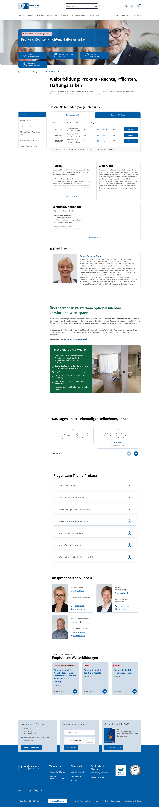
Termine (23, 114)
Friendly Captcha (90, 742)
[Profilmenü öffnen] (132, 6)
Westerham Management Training (65, 665)
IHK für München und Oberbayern (128, 15)
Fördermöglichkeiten (57, 772)
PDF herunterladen (114, 747)
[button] (54, 453)
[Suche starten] (96, 6)
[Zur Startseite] (19, 72)
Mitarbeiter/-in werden (99, 773)
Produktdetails (25, 120)
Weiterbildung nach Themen (47, 15)
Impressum (97, 801)
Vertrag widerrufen (57, 801)
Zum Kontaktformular (31, 747)
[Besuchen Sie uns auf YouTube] (36, 790)
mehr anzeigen (70, 196)
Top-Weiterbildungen (26, 15)
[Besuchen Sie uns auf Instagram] (25, 790)
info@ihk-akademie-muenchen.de (36, 737)
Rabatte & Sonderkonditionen (56, 777)
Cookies (87, 801)
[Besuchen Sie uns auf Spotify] (41, 790)
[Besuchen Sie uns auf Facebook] (31, 790)
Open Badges (76, 776)
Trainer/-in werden (98, 777)
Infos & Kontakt (81, 15)
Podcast (74, 780)
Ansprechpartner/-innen (29, 146)
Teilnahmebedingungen (112, 801)
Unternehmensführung (30, 72)
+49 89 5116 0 (29, 740)
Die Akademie (94, 15)
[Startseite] (28, 6)
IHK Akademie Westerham (76, 339)
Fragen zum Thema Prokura (30, 140)
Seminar (87, 665)
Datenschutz (77, 801)
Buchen (130, 129)
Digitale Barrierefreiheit (132, 801)
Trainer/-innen (25, 126)
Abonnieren (71, 747)
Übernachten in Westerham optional (30, 133)
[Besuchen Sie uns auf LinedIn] (20, 790)
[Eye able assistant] (126, 6)
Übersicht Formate (78, 772)
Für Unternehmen (66, 15)
